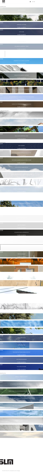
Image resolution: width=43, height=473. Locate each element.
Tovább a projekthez (21, 12)
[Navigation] (30, 1)
